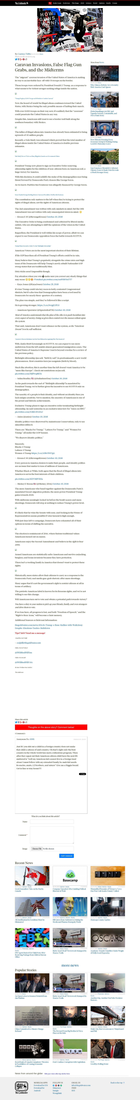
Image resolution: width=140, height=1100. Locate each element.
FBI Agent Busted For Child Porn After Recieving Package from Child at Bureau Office (30, 955)
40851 (31, 739)
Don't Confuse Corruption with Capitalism (69, 1062)
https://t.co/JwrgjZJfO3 (48, 305)
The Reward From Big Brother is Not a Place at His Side (68, 1032)
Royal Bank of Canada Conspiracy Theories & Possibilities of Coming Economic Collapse (32, 1064)
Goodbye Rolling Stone (99, 1064)
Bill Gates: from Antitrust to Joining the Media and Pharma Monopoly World (68, 921)
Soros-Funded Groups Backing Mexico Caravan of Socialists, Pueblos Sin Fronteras (39, 195)
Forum (115, 3)
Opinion (101, 3)
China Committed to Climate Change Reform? (29, 1030)
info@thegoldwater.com (81, 1085)
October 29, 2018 (51, 284)
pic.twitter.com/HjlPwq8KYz (28, 373)
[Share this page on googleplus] (20, 59)
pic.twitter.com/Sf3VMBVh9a (29, 478)
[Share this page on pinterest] (24, 59)
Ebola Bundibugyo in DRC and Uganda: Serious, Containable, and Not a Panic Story (104, 113)
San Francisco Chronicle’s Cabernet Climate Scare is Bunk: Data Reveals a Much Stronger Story (105, 170)
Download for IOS (41, 1085)
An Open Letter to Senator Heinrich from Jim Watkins (31, 997)
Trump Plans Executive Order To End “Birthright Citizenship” (33, 246)
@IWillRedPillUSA (23, 662)
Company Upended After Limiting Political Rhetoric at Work (69, 890)
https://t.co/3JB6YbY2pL (43, 453)
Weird (95, 3)
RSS (73, 1090)
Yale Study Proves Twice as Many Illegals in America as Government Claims (37, 156)
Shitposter (57, 1088)
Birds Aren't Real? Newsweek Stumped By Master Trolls (70, 952)
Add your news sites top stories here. (57, 1074)
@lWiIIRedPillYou (23, 652)
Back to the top (117, 1082)
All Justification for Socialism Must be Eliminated (30, 921)
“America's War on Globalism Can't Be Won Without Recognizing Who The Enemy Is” (40, 339)
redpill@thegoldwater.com (29, 642)
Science (88, 3)
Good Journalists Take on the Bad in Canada (29, 890)
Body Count (57, 3)
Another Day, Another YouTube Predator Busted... (106, 999)
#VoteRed (38, 279)
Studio (108, 3)
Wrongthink (57, 1093)
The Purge (75, 3)
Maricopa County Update (100, 920)
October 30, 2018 (55, 216)
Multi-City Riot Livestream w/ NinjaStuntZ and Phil (107, 1030)
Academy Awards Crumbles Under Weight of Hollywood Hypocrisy (107, 952)
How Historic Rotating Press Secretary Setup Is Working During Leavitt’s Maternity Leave (104, 141)
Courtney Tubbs (24, 54)
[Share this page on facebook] (18, 59)
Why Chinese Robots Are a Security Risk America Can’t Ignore (104, 86)
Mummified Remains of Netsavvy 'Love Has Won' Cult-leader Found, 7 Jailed (106, 890)
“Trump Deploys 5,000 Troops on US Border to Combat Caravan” (34, 98)
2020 (82, 3)
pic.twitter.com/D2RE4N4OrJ (29, 411)
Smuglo (56, 1090)
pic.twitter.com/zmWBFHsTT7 (57, 279)
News (41, 54)
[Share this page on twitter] (16, 59)
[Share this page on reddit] (26, 59)
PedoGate (66, 3)
